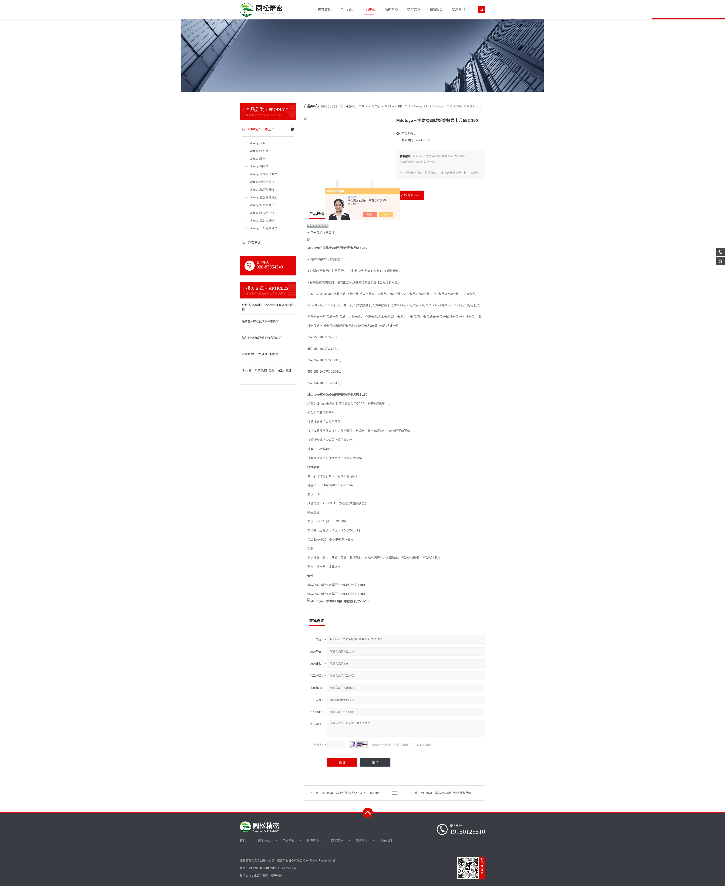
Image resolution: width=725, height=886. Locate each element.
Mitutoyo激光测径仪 (261, 212)
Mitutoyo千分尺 (258, 150)
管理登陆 (276, 875)
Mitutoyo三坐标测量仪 (263, 228)
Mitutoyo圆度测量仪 (261, 181)
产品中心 (369, 9)
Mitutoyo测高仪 (258, 166)
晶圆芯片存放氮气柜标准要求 (260, 321)
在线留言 (436, 9)
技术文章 (413, 9)
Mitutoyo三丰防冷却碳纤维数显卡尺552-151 (450, 792)
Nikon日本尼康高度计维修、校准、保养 (267, 370)
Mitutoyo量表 (257, 158)
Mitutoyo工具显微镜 (261, 220)
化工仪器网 (261, 875)
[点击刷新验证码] (358, 744)
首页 (361, 106)
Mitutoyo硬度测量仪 (261, 205)
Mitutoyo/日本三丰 (261, 129)
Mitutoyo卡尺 (257, 143)
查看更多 (254, 243)
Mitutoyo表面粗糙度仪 (263, 174)
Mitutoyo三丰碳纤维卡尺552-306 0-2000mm (351, 792)
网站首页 (324, 9)
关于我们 (346, 9)
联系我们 (458, 9)
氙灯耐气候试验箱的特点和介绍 (262, 337)
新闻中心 (391, 9)
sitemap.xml (288, 868)
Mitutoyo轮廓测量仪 (261, 189)
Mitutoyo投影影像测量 (263, 197)
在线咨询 (407, 195)
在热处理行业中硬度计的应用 (260, 354)
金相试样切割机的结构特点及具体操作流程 (267, 307)
